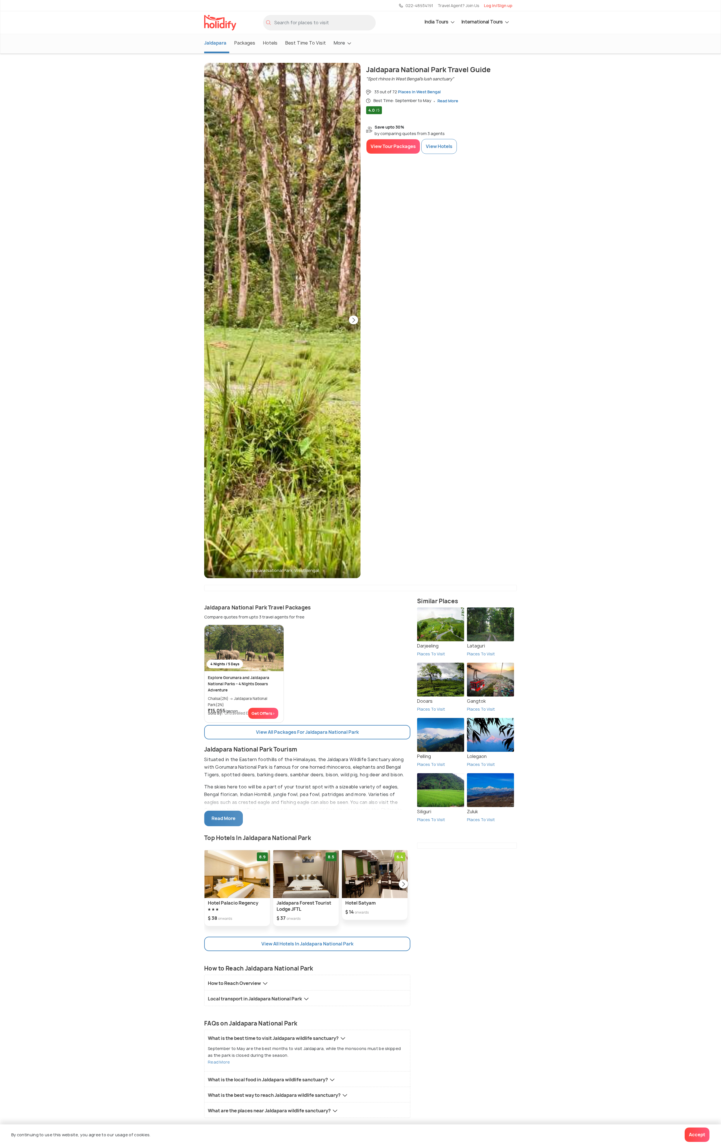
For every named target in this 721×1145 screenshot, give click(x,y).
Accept (697, 1134)
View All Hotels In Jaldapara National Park (307, 944)
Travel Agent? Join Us (458, 5)
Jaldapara (215, 43)
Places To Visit (431, 654)
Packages (244, 43)
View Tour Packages (393, 146)
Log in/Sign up (498, 5)
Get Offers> (263, 713)
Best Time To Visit (305, 43)
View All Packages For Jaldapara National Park (307, 732)
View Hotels (439, 146)
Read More (219, 1062)
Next (353, 320)
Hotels (270, 43)
